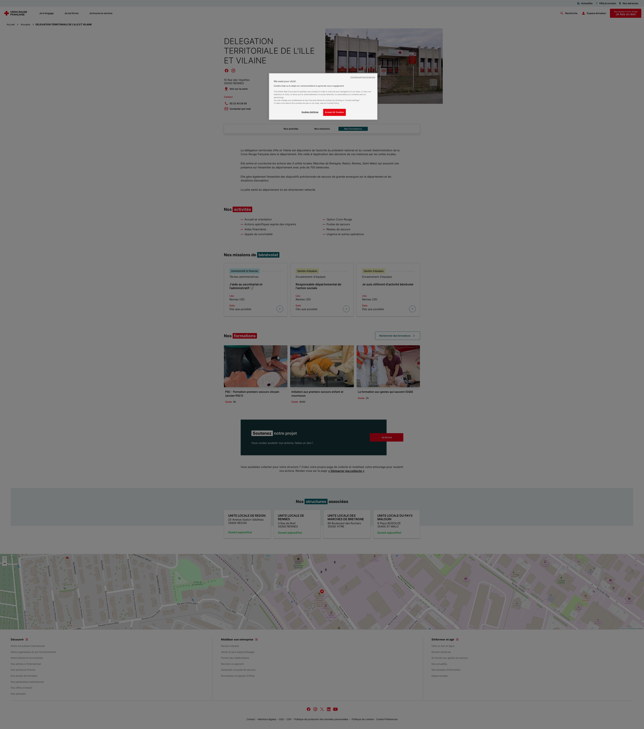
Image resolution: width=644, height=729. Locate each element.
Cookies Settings (310, 112)
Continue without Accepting (363, 77)
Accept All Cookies (334, 112)
